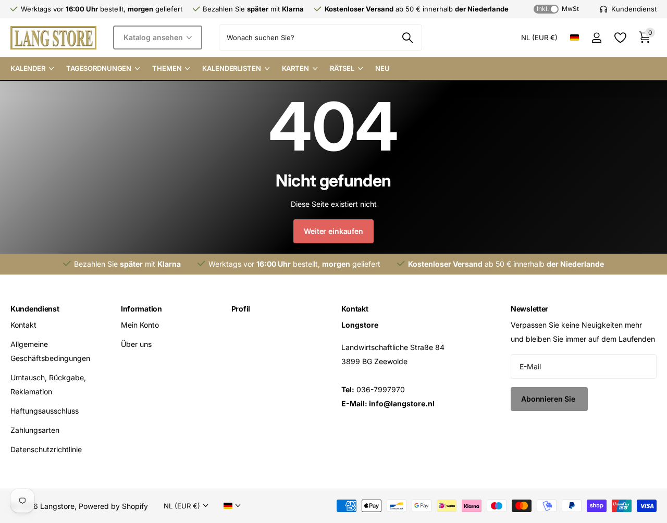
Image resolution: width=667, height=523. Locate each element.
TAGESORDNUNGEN (98, 68)
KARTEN (295, 68)
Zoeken (407, 37)
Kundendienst (34, 308)
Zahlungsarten (34, 430)
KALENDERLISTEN (231, 68)
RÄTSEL (342, 68)
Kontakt (23, 324)
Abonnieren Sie (549, 398)
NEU (382, 68)
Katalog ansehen (154, 37)
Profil (240, 308)
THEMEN (166, 68)
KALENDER (27, 68)
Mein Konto (140, 324)
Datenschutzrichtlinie (46, 449)
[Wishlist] (620, 37)
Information (141, 308)
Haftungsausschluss (44, 410)
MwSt (558, 9)
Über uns (136, 344)
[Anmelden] (596, 37)
